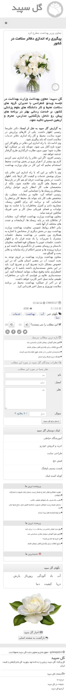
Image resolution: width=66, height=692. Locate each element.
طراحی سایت (54, 453)
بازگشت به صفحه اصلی (32, 638)
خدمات (8, 135)
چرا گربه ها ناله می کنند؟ (52, 539)
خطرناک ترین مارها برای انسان (49, 357)
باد (51, 575)
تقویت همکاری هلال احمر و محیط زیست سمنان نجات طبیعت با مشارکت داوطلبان (35, 493)
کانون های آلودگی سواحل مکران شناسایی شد (43, 342)
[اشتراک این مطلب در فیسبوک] (13, 331)
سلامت (50, 135)
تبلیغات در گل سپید (56, 684)
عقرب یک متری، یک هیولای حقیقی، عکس (46, 500)
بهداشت (16, 161)
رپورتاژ (29, 575)
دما (57, 317)
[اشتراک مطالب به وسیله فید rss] (7, 331)
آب (45, 260)
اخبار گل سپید (32, 632)
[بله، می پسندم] (27, 324)
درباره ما (60, 680)
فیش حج (57, 460)
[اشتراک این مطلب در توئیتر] (25, 331)
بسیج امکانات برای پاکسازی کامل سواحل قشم (43, 347)
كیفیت (48, 583)
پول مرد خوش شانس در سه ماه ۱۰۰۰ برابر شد (43, 529)
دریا (58, 583)
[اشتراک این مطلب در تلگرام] (19, 331)
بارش (16, 575)
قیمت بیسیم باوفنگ (51, 468)
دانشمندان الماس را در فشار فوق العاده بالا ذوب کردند (39, 352)
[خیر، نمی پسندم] (11, 324)
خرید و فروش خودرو (51, 445)
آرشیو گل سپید (57, 689)
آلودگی (41, 575)
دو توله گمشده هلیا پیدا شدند (49, 513)
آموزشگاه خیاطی (53, 438)
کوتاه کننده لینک (53, 475)
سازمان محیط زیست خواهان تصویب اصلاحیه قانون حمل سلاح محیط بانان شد (35, 506)
